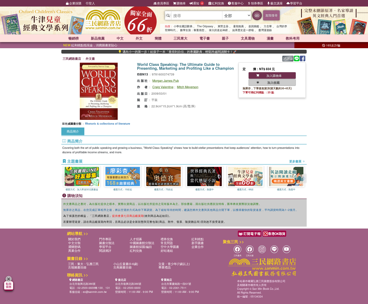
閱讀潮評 (105, 250)
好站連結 (167, 250)
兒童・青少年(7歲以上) (174, 264)
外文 (139, 38)
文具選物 (248, 38)
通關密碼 (74, 246)
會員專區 (163, 3)
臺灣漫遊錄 (265, 30)
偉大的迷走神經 (218, 30)
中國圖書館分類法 (142, 243)
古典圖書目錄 (122, 267)
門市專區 (105, 239)
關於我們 (74, 239)
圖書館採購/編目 (141, 246)
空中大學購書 (170, 246)
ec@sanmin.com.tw (95, 292)
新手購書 (197, 243)
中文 (120, 38)
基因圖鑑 (253, 26)
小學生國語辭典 (183, 26)
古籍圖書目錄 (77, 267)
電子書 (205, 38)
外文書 (90, 58)
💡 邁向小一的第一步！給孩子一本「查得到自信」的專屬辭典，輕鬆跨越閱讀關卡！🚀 (167, 52)
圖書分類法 (106, 243)
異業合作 (74, 250)
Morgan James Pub (165, 80)
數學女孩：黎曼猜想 (192, 30)
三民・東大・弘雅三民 (83, 264)
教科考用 (293, 38)
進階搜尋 (271, 15)
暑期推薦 (238, 26)
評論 (290, 58)
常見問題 (167, 243)
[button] (304, 178)
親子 (225, 38)
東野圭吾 (223, 26)
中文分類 (74, 243)
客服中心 (237, 3)
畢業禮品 (165, 267)
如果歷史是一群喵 (243, 30)
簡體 (158, 38)
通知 (198, 3)
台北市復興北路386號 (82, 284)
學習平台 (296, 3)
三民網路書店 (72, 58)
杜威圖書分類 (73, 123)
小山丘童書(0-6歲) (125, 264)
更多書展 (295, 161)
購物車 (181, 3)
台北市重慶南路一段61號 (176, 284)
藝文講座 (276, 3)
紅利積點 (197, 239)
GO (257, 15)
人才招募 (136, 239)
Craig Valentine (162, 87)
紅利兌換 (218, 3)
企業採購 (75, 3)
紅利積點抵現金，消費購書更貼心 (90, 45)
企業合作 (197, 246)
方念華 (268, 26)
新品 (98, 38)
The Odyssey (205, 26)
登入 (92, 3)
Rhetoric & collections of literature (107, 123)
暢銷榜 (73, 38)
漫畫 (270, 38)
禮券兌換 (167, 239)
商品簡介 (73, 131)
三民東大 (180, 38)
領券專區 (257, 3)
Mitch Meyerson (187, 87)
